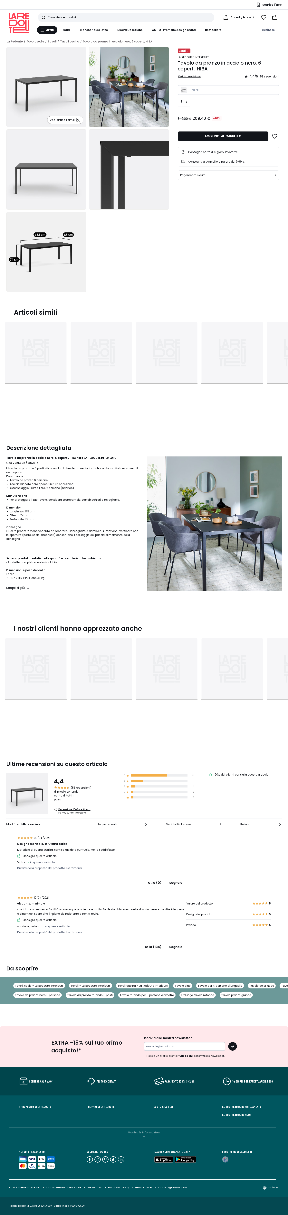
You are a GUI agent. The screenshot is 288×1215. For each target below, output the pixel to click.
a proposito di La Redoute (35, 1106)
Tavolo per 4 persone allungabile (220, 986)
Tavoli (52, 41)
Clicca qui (186, 1056)
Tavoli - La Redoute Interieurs (90, 986)
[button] (274, 17)
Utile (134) (153, 947)
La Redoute (15, 41)
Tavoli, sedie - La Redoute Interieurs (39, 986)
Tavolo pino (183, 986)
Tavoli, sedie (35, 41)
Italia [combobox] (271, 1187)
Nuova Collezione (130, 30)
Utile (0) (154, 882)
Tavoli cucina (69, 41)
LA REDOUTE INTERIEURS (193, 57)
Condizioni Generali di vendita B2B (63, 1187)
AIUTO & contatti (165, 1106)
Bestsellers (213, 30)
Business (268, 30)
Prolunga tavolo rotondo (197, 995)
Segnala (175, 882)
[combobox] (123, 824)
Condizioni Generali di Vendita (24, 1187)
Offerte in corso (94, 1187)
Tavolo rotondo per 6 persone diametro (147, 995)
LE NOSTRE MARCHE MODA (236, 1114)
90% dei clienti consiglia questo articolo (241, 775)
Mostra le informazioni (144, 1132)
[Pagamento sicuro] (275, 175)
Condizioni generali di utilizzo (173, 1187)
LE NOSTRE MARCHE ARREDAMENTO (242, 1106)
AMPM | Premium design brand (174, 30)
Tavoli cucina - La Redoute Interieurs (143, 986)
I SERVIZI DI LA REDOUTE (100, 1106)
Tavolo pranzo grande (236, 995)
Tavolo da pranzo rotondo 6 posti (90, 995)
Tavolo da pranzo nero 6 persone (37, 995)
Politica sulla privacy (119, 1187)
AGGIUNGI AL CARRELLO (223, 136)
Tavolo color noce (261, 986)
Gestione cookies (143, 1187)
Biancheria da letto (94, 30)
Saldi (67, 30)
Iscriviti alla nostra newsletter (168, 1038)
